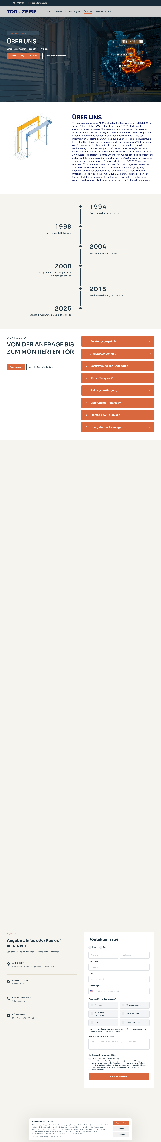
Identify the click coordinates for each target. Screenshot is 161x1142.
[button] (125, 59)
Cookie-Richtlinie (56, 1137)
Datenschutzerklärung (40, 1137)
